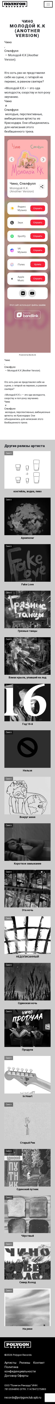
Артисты (10, 1362)
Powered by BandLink (27, 355)
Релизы (24, 1362)
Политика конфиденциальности (20, 1369)
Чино (8, 42)
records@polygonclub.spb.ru (22, 1397)
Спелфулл (11, 51)
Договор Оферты (16, 1375)
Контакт (39, 1362)
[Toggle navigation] (48, 4)
